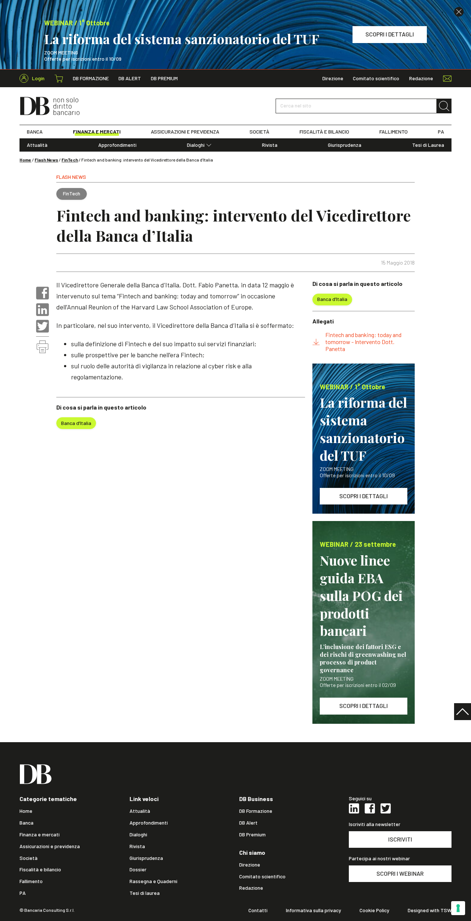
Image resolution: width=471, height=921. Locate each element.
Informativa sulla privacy (313, 910)
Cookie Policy (374, 910)
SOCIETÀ (259, 132)
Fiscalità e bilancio (40, 869)
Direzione (332, 78)
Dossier (138, 869)
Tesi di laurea (145, 893)
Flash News (46, 159)
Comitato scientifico (376, 78)
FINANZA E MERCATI (97, 132)
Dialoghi (196, 145)
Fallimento (31, 881)
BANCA (35, 132)
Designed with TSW (429, 910)
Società (29, 858)
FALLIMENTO (393, 132)
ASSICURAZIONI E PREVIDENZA (185, 132)
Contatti (258, 910)
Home (25, 159)
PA (441, 132)
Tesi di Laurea (428, 145)
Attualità (37, 145)
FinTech (69, 159)
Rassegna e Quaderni (153, 881)
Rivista (269, 145)
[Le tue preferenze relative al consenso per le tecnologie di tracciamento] (458, 908)
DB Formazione (91, 78)
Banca (26, 823)
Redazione (421, 78)
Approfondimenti (117, 145)
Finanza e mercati (40, 834)
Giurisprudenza (344, 145)
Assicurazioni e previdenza (50, 846)
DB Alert (129, 78)
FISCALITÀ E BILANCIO (324, 132)
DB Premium (164, 78)
